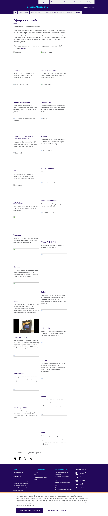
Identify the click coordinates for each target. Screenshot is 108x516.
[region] (54, 504)
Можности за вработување (21, 483)
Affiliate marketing (18, 490)
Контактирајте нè (78, 2)
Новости (69, 12)
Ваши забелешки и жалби (21, 488)
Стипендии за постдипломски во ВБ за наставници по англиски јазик (64, 489)
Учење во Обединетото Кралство (55, 12)
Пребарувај (93, 2)
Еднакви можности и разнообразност (19, 475)
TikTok (81, 487)
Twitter (81, 476)
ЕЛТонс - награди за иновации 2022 (63, 479)
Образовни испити (39, 475)
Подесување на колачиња (57, 510)
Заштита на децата (19, 478)
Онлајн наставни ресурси (62, 476)
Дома (15, 12)
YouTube (81, 480)
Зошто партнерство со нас (21, 485)
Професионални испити (41, 477)
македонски (43, 2)
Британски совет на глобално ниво (60, 2)
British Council (18, 6)
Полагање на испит (36, 12)
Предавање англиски (88, 7)
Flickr (80, 484)
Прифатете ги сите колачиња (30, 510)
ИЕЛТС (36, 472)
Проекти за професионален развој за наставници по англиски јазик (64, 484)
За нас (15, 469)
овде (23, 48)
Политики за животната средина (22, 481)
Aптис (35, 479)
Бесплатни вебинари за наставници (61, 473)
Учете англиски (23, 12)
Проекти (78, 12)
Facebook (82, 473)
